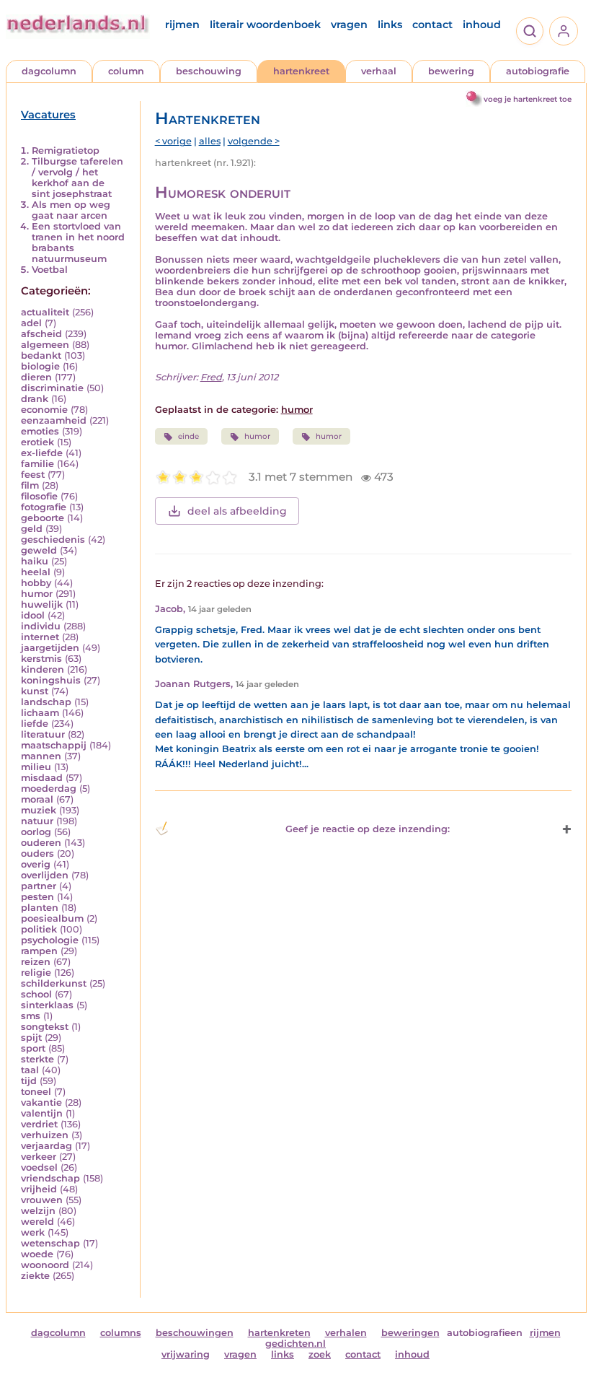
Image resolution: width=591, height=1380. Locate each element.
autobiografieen (485, 1332)
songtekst (44, 1026)
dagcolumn (49, 71)
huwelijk (42, 604)
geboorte (42, 517)
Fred (211, 377)
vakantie (41, 1102)
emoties (40, 431)
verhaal (378, 71)
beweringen (410, 1332)
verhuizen (44, 1135)
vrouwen (42, 1200)
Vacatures (48, 114)
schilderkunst (53, 983)
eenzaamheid (53, 420)
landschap (46, 701)
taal (30, 1070)
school (36, 994)
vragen (349, 24)
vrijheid (39, 1189)
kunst (34, 691)
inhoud (482, 24)
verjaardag (46, 1145)
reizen (35, 961)
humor (37, 593)
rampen (39, 951)
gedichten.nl (295, 1343)
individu (41, 626)
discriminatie (52, 388)
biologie (40, 366)
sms (30, 1015)
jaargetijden (50, 647)
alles (210, 141)
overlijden (44, 875)
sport (33, 1048)
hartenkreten (279, 1332)
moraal (37, 799)
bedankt (41, 355)
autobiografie (537, 71)
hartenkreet (301, 71)
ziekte (35, 1275)
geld (32, 528)
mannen (41, 756)
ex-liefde (42, 452)
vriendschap (50, 1178)
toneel (36, 1091)
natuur (37, 821)
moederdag (48, 788)
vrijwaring (185, 1354)
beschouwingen (195, 1332)
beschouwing (208, 71)
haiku (34, 561)
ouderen (41, 842)
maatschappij (53, 745)
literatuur (43, 734)
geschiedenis (53, 539)
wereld (37, 1221)
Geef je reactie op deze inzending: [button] (367, 829)
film (30, 485)
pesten (37, 896)
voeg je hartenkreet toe (528, 99)
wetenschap (50, 1243)
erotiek (37, 442)
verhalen (346, 1332)
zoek (319, 1354)
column (126, 71)
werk (33, 1232)
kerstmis (41, 658)
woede (37, 1254)
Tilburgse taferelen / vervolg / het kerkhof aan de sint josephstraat (77, 177)
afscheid (41, 333)
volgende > (254, 141)
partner (38, 886)
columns (120, 1332)
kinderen (42, 669)
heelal (35, 572)
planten (39, 907)
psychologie (50, 940)
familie (37, 463)
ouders (37, 853)
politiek (39, 929)
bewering (451, 71)
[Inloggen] (563, 31)
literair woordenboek (265, 24)
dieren (36, 377)
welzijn (38, 1210)
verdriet (39, 1124)
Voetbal (50, 269)
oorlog (36, 831)
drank (34, 398)
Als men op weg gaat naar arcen (71, 210)
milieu (36, 766)
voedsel (39, 1167)
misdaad (42, 777)
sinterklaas (47, 1005)
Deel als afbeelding (237, 511)
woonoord (45, 1264)
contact (432, 24)
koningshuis (51, 680)
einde (188, 436)
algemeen (45, 344)
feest (33, 474)
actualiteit (45, 312)
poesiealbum (52, 918)
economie (44, 409)
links (390, 24)
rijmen (182, 24)
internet (40, 637)
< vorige (173, 141)
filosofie (39, 496)
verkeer (38, 1156)
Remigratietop (65, 150)
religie (36, 972)
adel (31, 323)
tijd (29, 1080)
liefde (34, 723)
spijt (31, 1037)
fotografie (43, 507)
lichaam (40, 712)
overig (35, 864)
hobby (36, 582)
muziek (38, 810)
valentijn (42, 1113)
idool (33, 615)
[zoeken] (529, 31)
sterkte (37, 1059)
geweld (39, 550)
